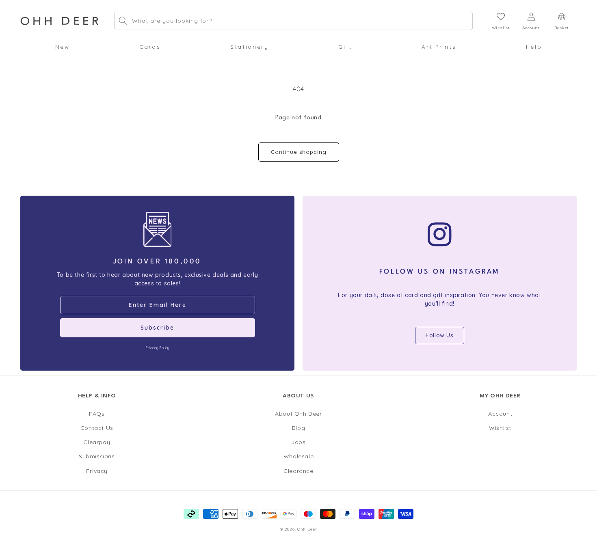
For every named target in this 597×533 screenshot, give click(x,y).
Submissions (97, 456)
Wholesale (298, 456)
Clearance (298, 470)
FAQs (96, 413)
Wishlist (500, 428)
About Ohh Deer (298, 413)
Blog (298, 428)
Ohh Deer (307, 529)
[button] (62, 47)
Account (500, 413)
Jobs (298, 442)
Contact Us (96, 428)
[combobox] (293, 21)
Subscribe (157, 327)
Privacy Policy (157, 347)
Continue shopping (299, 152)
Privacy (97, 470)
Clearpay (96, 442)
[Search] (123, 21)
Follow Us (439, 335)
